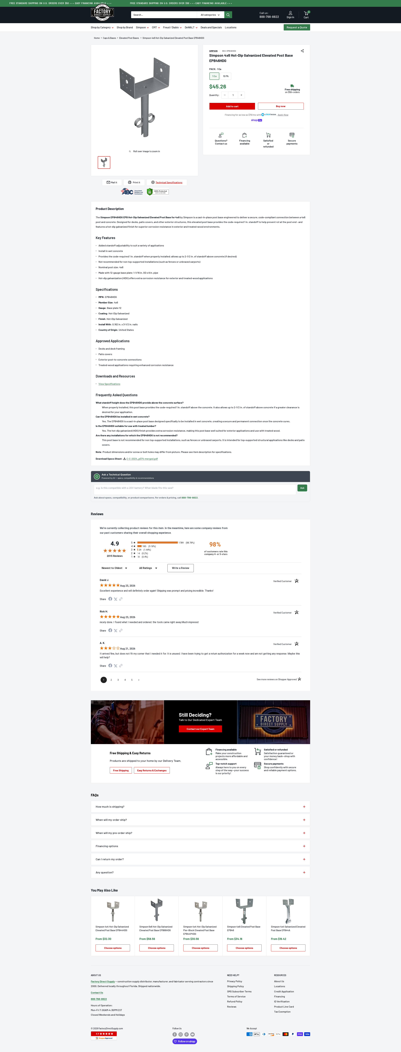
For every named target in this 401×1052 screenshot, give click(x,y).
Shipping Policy (235, 986)
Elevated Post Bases (129, 38)
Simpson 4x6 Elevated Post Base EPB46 (243, 928)
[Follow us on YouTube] (192, 1034)
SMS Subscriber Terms (239, 991)
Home (97, 38)
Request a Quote (297, 27)
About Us (279, 981)
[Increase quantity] (241, 95)
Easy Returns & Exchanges (152, 770)
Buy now (281, 106)
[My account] (290, 13)
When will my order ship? (111, 819)
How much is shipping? (110, 806)
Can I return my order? (110, 859)
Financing (279, 996)
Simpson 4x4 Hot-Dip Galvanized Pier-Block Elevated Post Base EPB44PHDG (199, 930)
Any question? (105, 872)
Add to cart (232, 106)
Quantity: (214, 94)
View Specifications (109, 383)
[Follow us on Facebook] (174, 1034)
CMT (154, 27)
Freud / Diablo (171, 27)
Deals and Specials (211, 27)
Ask (302, 488)
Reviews (231, 1006)
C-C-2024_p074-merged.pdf (142, 458)
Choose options (113, 947)
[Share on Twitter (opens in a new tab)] (115, 599)
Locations (230, 27)
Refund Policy (234, 1001)
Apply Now (283, 114)
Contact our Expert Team (200, 728)
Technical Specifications (169, 182)
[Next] (310, 926)
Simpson (141, 27)
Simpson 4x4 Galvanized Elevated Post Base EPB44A (288, 928)
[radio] (165, 542)
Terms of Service (236, 996)
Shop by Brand (125, 27)
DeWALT (190, 27)
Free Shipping (121, 770)
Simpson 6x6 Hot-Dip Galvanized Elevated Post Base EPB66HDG (155, 928)
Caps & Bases (109, 38)
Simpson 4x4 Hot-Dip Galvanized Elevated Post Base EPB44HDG (112, 928)
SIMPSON (213, 51)
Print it (136, 182)
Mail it (114, 182)
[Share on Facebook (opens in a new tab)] (110, 599)
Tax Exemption (282, 1011)
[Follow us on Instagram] (180, 1034)
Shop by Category (101, 27)
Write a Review (180, 568)
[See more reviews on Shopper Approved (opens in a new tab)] (120, 599)
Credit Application (284, 991)
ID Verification (282, 1001)
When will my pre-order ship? (114, 833)
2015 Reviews (118, 555)
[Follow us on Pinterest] (186, 1034)
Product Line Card (284, 1006)
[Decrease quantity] (224, 95)
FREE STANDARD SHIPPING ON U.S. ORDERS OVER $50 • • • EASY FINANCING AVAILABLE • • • (60, 3)
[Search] (228, 14)
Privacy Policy (234, 981)
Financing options (107, 846)
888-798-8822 (269, 14)
